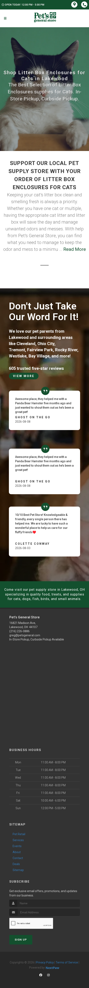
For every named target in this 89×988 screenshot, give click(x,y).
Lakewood (19, 337)
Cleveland (26, 343)
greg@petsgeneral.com (24, 635)
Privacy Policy (45, 962)
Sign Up (21, 939)
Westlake (17, 356)
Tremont (17, 349)
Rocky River (66, 349)
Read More (74, 249)
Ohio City (45, 343)
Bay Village (39, 356)
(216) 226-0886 (19, 631)
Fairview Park (40, 349)
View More (23, 376)
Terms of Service (67, 962)
